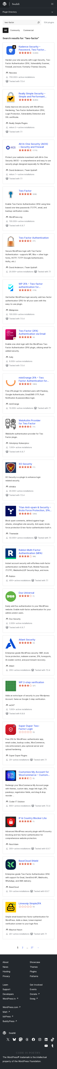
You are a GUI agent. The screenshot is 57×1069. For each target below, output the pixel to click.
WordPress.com (12, 1007)
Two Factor (25, 190)
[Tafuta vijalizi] (38, 22)
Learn (5, 984)
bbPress (8, 1016)
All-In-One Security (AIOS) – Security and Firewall (33, 145)
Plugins (33, 971)
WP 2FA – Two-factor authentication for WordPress (31, 285)
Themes (34, 967)
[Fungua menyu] (53, 4)
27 (32, 947)
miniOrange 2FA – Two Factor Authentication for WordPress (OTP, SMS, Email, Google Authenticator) (35, 379)
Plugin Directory (10, 12)
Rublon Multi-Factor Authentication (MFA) (30, 551)
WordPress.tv (10, 998)
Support (6, 989)
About (5, 962)
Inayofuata (38, 947)
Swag (34, 998)
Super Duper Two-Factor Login (29, 727)
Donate (35, 994)
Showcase (35, 962)
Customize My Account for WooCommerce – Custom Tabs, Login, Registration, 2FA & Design (34, 774)
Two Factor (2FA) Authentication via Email (32, 332)
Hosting (6, 971)
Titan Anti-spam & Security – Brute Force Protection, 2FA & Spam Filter (35, 509)
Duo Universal (26, 592)
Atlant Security (27, 639)
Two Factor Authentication (34, 237)
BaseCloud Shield (28, 860)
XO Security (25, 464)
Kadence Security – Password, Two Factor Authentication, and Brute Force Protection (33, 48)
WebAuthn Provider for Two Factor (30, 422)
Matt (6, 1012)
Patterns (34, 976)
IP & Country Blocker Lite (33, 818)
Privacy (6, 976)
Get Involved (36, 984)
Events (33, 989)
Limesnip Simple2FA (30, 903)
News (5, 967)
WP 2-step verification (31, 682)
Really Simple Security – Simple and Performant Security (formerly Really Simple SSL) (33, 95)
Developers (8, 994)
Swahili (12, 1033)
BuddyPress (10, 1021)
